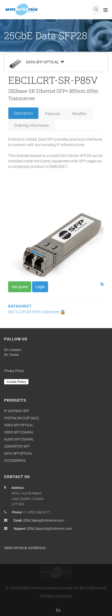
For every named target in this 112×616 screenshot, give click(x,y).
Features (52, 114)
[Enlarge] (102, 284)
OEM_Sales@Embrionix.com (43, 520)
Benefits (79, 114)
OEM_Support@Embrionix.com (49, 529)
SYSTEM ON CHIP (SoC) (21, 418)
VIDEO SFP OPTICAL (18, 425)
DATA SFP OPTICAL (43, 62)
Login (40, 287)
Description (23, 113)
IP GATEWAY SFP (16, 411)
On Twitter (11, 355)
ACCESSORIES (14, 461)
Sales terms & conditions (24, 548)
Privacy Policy (14, 371)
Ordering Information (31, 125)
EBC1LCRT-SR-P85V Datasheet (34, 312)
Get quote (19, 287)
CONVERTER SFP (16, 446)
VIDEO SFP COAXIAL (18, 432)
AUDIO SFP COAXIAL (19, 439)
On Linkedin (12, 350)
